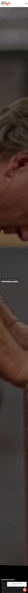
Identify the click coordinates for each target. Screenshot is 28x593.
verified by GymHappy (14, 590)
